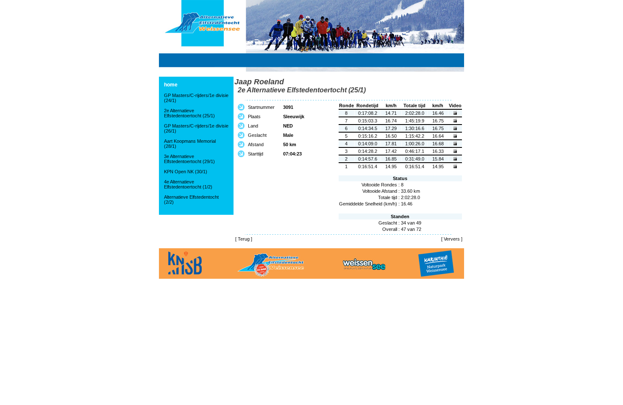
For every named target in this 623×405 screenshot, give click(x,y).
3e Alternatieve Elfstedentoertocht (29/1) (189, 159)
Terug (244, 238)
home (171, 85)
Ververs (452, 238)
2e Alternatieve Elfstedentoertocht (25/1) (189, 113)
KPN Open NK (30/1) (185, 171)
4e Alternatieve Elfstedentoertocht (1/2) (188, 184)
